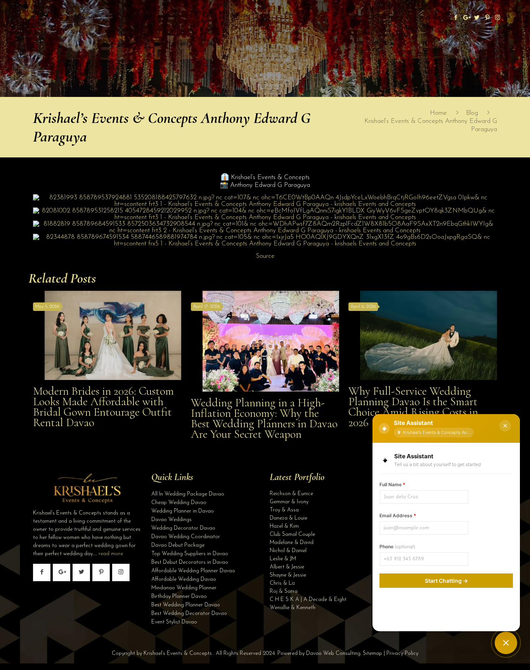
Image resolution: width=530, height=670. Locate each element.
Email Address (397, 515)
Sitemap (372, 653)
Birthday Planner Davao (179, 596)
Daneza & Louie (288, 518)
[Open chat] (506, 643)
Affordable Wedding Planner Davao (193, 571)
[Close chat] (505, 426)
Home (438, 113)
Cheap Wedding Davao (178, 503)
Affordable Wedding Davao (183, 579)
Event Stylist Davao (174, 622)
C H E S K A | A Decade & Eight (308, 600)
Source (265, 256)
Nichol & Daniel (288, 551)
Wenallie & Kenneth (292, 608)
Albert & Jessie (287, 567)
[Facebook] (456, 18)
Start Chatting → (446, 580)
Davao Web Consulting (333, 653)
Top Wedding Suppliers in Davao (189, 554)
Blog (472, 113)
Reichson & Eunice (291, 494)
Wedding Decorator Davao (183, 528)
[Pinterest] (487, 18)
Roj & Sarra (284, 591)
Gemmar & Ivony (289, 502)
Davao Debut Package (177, 545)
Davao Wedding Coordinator (185, 537)
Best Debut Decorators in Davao (189, 562)
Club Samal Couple (292, 534)
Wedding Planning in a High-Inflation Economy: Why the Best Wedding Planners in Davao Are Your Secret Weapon (264, 418)
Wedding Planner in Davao (182, 511)
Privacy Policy (402, 653)
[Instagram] (498, 18)
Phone (397, 546)
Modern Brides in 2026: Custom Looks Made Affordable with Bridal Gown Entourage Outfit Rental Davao (103, 407)
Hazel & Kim (284, 526)
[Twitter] (477, 18)
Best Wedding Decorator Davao (189, 613)
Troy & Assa (284, 510)
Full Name (392, 484)
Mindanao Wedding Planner (184, 588)
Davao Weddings (171, 520)
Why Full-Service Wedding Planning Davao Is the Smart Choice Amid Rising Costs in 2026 (413, 407)
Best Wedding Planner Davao (185, 605)
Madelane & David (291, 543)
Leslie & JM (283, 559)
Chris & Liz (282, 583)
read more (111, 554)
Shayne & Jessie (288, 575)
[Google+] (466, 18)
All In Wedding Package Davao (187, 494)
